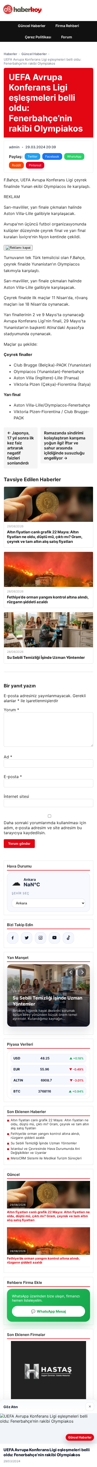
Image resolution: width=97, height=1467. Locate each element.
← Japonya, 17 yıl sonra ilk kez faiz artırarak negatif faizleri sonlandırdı (20, 447)
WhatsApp (74, 156)
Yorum (11, 709)
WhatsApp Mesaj (48, 1311)
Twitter (32, 156)
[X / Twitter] (26, 938)
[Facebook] (12, 938)
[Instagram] (40, 938)
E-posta (13, 776)
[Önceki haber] (71, 972)
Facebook (52, 156)
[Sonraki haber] (82, 972)
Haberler (10, 54)
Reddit (16, 165)
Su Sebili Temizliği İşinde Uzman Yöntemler (44, 1143)
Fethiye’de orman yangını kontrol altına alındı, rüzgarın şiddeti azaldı (45, 1136)
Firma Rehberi (67, 26)
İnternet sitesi (16, 796)
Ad (8, 756)
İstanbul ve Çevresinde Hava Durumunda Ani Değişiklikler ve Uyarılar (45, 1151)
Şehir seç (20, 893)
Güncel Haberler (32, 26)
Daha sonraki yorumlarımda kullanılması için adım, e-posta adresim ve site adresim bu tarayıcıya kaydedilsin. (45, 827)
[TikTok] (68, 938)
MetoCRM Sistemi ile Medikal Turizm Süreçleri (46, 1158)
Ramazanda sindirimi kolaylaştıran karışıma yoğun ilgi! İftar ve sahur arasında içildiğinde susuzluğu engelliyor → (64, 445)
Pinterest (35, 165)
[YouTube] (54, 938)
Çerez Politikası (38, 37)
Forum (66, 37)
